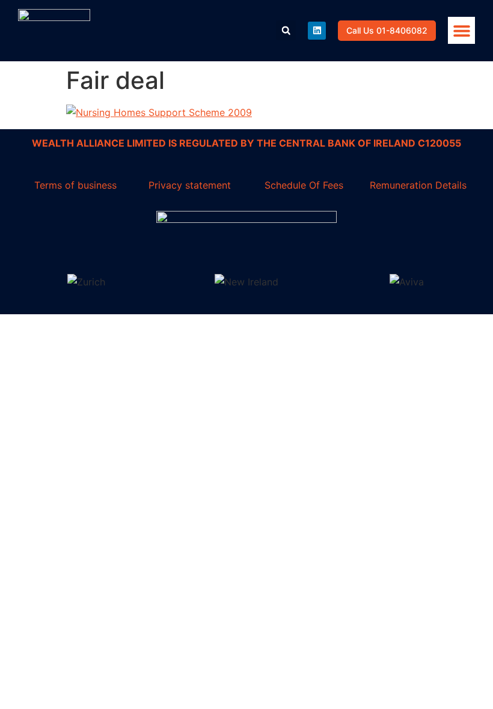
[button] (461, 30)
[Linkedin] (317, 31)
